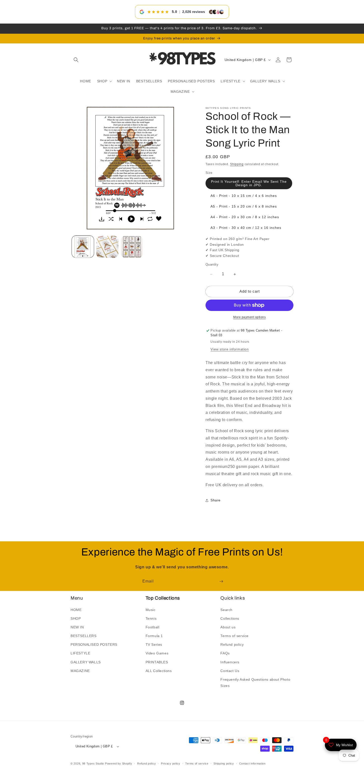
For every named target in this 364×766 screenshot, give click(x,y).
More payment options (249, 317)
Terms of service (234, 636)
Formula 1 (154, 636)
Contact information (252, 763)
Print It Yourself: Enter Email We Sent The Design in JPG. (249, 183)
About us (227, 627)
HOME (76, 610)
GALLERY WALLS (86, 662)
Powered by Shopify (118, 763)
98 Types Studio (93, 763)
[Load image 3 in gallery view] (132, 247)
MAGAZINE (80, 671)
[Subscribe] (221, 581)
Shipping (237, 164)
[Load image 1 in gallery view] (83, 247)
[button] (76, 59)
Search (226, 610)
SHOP (76, 618)
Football (152, 627)
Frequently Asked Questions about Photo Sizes (255, 682)
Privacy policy (170, 763)
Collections (229, 618)
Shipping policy (223, 763)
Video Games (157, 653)
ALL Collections (159, 671)
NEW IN (77, 627)
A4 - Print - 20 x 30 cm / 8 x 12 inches (244, 217)
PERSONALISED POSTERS (94, 644)
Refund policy (232, 644)
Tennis (151, 618)
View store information (229, 349)
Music (151, 610)
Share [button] (215, 500)
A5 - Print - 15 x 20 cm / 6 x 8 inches (243, 207)
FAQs (225, 653)
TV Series (154, 644)
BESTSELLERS (84, 636)
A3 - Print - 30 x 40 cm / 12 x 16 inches (245, 228)
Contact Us (229, 671)
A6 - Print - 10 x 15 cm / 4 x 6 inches (243, 196)
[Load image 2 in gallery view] (107, 247)
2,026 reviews (193, 12)
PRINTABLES (157, 662)
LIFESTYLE (80, 653)
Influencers (229, 662)
